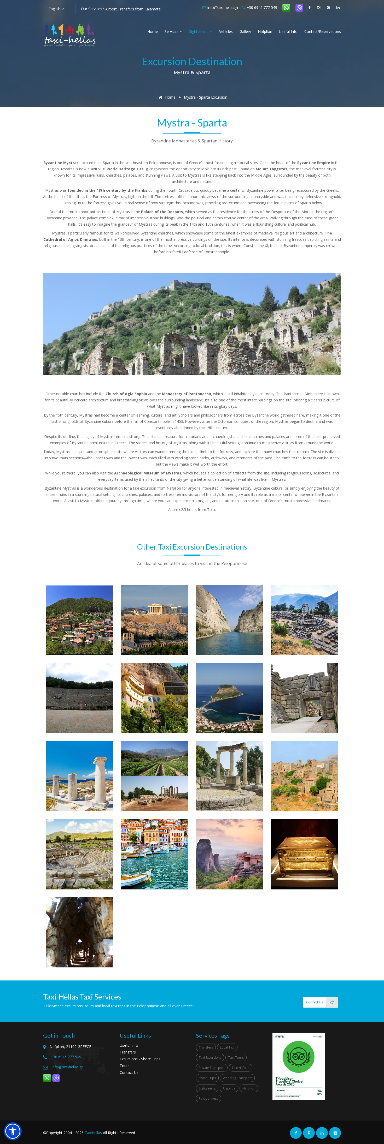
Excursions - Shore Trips (140, 1058)
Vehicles (226, 31)
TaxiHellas (93, 1132)
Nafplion (265, 31)
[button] (12, 1131)
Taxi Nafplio (240, 1067)
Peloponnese (208, 1098)
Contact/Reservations (322, 31)
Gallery (245, 31)
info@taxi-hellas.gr (222, 7)
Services (172, 31)
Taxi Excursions (210, 1057)
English (55, 8)
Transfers (128, 1052)
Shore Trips (207, 1078)
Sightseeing (199, 31)
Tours (125, 1065)
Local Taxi (227, 1047)
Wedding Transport (237, 1078)
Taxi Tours (236, 1057)
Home (152, 31)
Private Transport (212, 1067)
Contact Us (129, 1072)
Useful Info (288, 31)
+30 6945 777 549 (262, 7)
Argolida (229, 1088)
